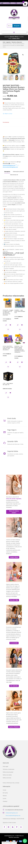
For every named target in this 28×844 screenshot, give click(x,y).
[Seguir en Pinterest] (16, 827)
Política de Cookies (7, 775)
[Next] (19, 486)
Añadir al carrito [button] (10, 325)
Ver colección (14, 686)
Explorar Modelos (14, 727)
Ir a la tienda (14, 643)
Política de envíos (7, 777)
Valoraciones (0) (14, 174)
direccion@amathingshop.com (13, 815)
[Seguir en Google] (12, 827)
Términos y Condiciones (8, 769)
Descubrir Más (14, 600)
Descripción (7, 171)
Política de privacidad (8, 772)
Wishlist (5, 795)
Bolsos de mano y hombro (14, 511)
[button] (7, 114)
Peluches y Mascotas (17, 42)
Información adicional (18, 171)
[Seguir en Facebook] (4, 827)
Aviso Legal (5, 766)
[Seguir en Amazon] (20, 827)
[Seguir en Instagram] (8, 827)
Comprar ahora (16, 38)
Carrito (4, 798)
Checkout (5, 801)
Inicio (4, 42)
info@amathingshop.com (12, 813)
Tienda (4, 790)
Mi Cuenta (5, 792)
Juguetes (8, 42)
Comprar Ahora (14, 557)
